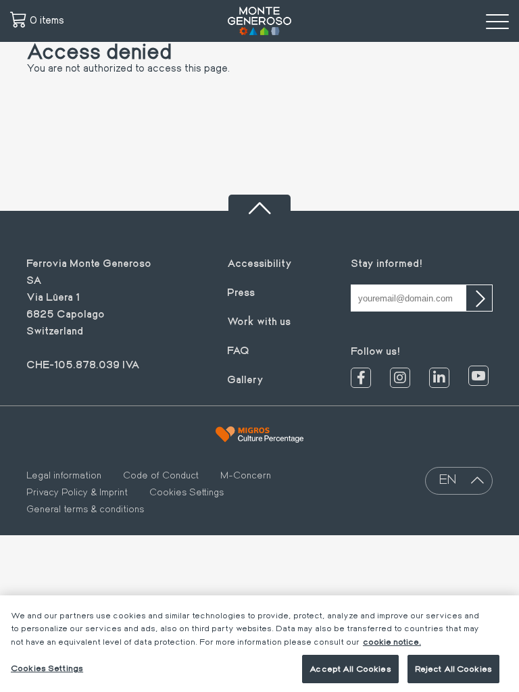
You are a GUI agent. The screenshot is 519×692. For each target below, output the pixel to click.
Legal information (63, 475)
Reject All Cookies (453, 668)
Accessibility (259, 262)
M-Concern (245, 475)
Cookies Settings (186, 492)
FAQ (238, 349)
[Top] (259, 203)
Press (241, 291)
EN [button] (447, 478)
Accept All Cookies (350, 668)
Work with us (259, 320)
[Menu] (497, 21)
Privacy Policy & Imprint (77, 492)
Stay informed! (386, 262)
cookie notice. (392, 641)
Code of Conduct (161, 475)
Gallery (245, 378)
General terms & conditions (85, 508)
